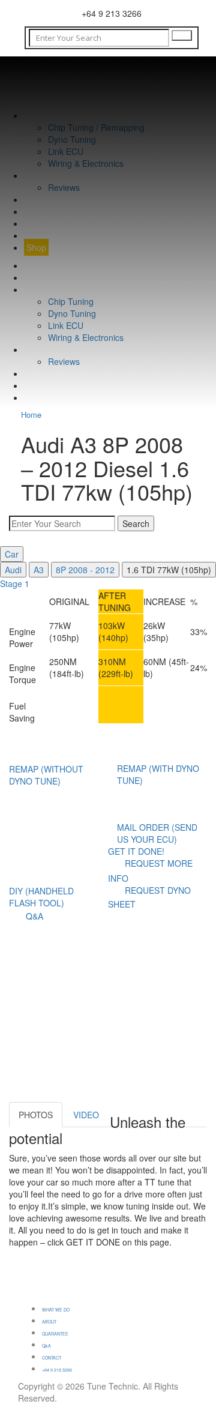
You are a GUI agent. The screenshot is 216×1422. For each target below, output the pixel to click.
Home (31, 414)
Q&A (32, 211)
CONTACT (44, 223)
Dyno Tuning (72, 139)
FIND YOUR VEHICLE (65, 235)
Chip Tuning (71, 301)
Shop (36, 247)
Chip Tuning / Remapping (96, 127)
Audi (13, 570)
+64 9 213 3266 (57, 1370)
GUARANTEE (50, 199)
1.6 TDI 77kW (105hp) (169, 570)
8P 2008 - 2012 (85, 570)
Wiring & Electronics (86, 163)
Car (12, 554)
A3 (39, 570)
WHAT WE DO (51, 115)
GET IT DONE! (136, 851)
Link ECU (65, 151)
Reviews (64, 187)
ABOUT (38, 175)
